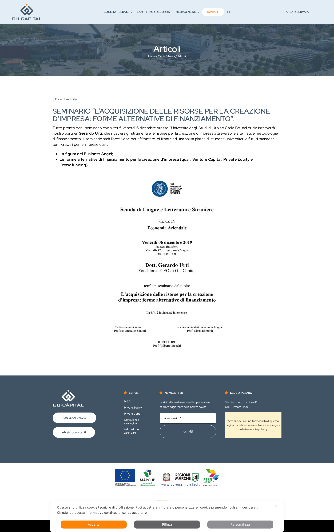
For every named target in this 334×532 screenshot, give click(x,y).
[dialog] (167, 516)
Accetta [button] (94, 524)
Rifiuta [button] (167, 524)
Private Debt (132, 413)
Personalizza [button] (240, 524)
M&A (127, 401)
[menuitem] (228, 12)
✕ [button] (275, 506)
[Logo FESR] (167, 470)
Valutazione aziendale (131, 430)
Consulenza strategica (131, 421)
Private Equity (133, 407)
